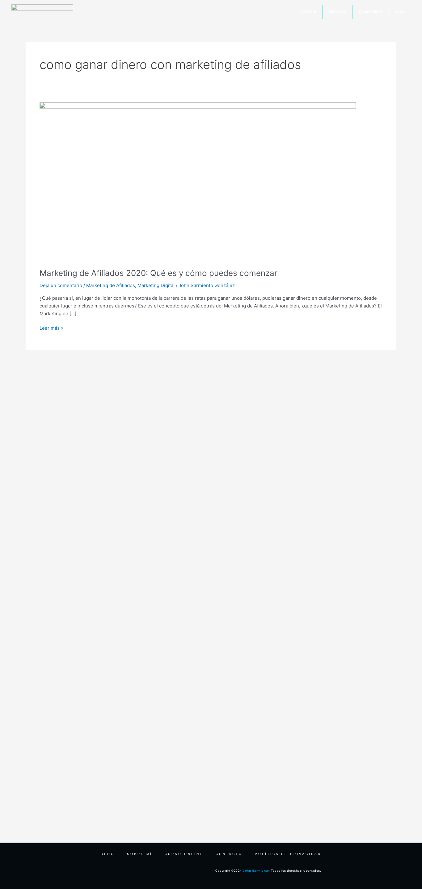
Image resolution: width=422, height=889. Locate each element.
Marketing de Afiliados (110, 285)
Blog (399, 11)
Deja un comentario (61, 285)
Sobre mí (308, 11)
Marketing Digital (156, 285)
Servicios (337, 11)
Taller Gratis (371, 11)
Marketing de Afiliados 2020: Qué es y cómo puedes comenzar (158, 273)
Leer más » (51, 327)
